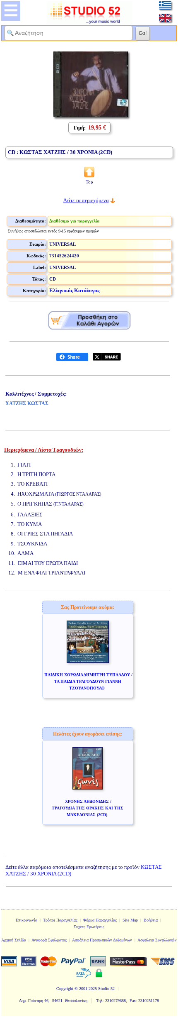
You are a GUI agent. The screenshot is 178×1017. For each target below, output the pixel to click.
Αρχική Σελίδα (13, 940)
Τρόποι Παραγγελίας (60, 920)
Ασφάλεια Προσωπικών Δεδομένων (102, 940)
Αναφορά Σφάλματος (49, 940)
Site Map (130, 920)
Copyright (64, 988)
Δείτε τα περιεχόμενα (86, 200)
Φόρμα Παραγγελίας (100, 920)
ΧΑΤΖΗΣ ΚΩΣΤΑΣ (26, 403)
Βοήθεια (151, 920)
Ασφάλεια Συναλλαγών (157, 940)
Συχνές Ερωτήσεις (89, 926)
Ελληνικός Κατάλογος (74, 290)
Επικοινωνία (26, 920)
